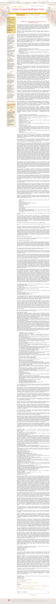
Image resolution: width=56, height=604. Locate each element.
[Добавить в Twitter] (21, 592)
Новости (10, 2)
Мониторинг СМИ (11, 3)
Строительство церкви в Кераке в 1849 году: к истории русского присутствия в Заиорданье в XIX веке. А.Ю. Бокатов (11, 55)
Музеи (18, 2)
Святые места (28, 15)
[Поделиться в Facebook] (17, 592)
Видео (26, 2)
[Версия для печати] (48, 592)
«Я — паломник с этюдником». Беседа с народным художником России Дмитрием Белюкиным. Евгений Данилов (10, 60)
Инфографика (27, 3)
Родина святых (9, 21)
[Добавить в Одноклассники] (26, 592)
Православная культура (35, 15)
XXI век (35, 13)
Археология (9, 32)
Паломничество (25, 13)
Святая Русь (31, 13)
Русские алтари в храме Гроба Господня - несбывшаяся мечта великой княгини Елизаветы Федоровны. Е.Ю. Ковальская (11, 47)
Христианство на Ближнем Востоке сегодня (10, 30)
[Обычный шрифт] (47, 20)
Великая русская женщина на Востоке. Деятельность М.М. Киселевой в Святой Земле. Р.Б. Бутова (11, 51)
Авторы (43, 3)
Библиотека (18, 3)
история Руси (29, 582)
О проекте (43, 2)
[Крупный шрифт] (48, 20)
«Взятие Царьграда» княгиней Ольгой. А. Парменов (25, 587)
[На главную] (28, 8)
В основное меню (33, 595)
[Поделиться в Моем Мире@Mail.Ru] (24, 592)
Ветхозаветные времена (10, 19)
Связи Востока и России (11, 25)
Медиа (39, 13)
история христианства (35, 582)
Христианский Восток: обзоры (10, 17)
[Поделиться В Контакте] (19, 592)
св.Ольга (25, 582)
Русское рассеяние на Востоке (10, 27)
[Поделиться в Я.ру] (23, 592)
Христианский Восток (20, 15)
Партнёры (35, 2)
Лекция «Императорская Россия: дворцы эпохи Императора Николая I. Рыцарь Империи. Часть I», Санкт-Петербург (11, 81)
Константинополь (21, 582)
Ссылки (35, 3)
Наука (21, 13)
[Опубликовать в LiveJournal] (20, 592)
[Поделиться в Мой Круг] (25, 592)
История (17, 13)
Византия (8, 24)
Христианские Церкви (10, 22)
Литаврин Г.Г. (19, 581)
